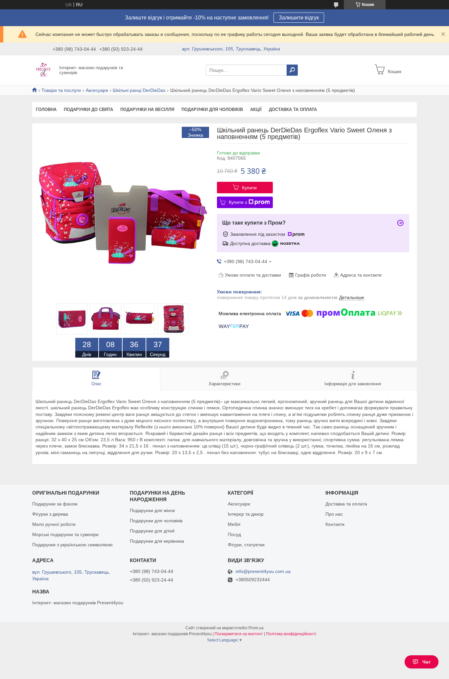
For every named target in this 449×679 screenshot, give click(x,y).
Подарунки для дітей (152, 530)
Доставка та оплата (293, 109)
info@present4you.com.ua (263, 571)
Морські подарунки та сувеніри (65, 534)
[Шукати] (292, 70)
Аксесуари (97, 90)
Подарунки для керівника (157, 541)
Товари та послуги (61, 90)
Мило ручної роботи (54, 524)
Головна (46, 109)
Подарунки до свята (88, 109)
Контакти (334, 524)
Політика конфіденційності (291, 634)
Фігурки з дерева (50, 514)
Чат (426, 662)
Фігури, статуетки (246, 544)
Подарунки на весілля (147, 109)
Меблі (234, 524)
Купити (249, 187)
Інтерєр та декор (246, 514)
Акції (256, 109)
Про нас (334, 514)
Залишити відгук (299, 17)
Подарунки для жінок (152, 510)
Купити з (238, 202)
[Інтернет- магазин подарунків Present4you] (43, 69)
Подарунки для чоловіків (212, 109)
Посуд (234, 534)
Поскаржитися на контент (239, 634)
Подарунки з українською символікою (72, 544)
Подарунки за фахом (55, 503)
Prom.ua (256, 628)
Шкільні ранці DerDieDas (139, 90)
